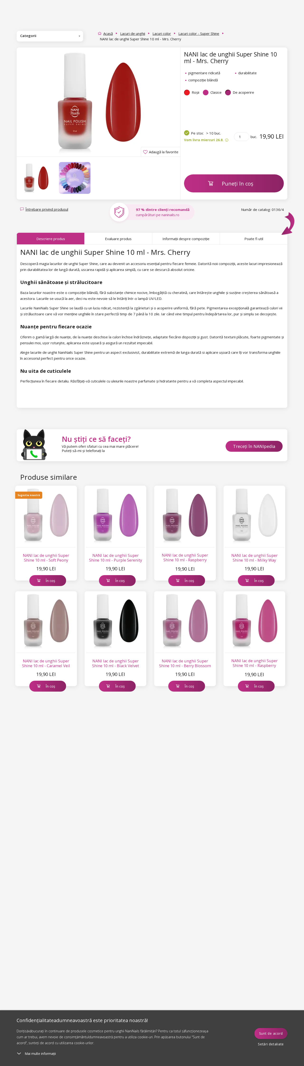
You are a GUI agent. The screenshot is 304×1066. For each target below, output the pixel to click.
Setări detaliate (271, 1044)
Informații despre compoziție (185, 238)
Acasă (108, 33)
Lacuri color (161, 33)
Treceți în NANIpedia (254, 446)
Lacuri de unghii (132, 33)
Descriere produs (50, 238)
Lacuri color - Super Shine (198, 33)
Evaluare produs (118, 238)
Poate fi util (253, 238)
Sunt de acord (271, 1033)
